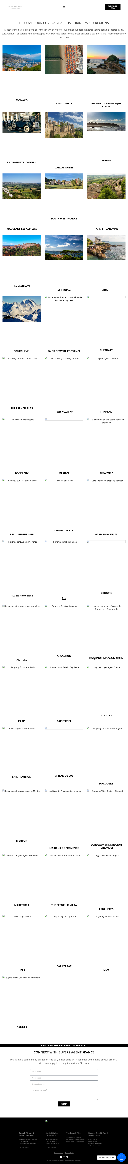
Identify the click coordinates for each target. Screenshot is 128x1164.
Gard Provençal (106, 534)
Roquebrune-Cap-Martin (106, 658)
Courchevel (22, 351)
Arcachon (64, 656)
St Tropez (64, 290)
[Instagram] (64, 1156)
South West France (64, 218)
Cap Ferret (64, 721)
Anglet (106, 160)
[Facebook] (60, 1156)
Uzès (22, 970)
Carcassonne (64, 167)
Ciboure (106, 593)
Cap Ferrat (64, 966)
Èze (64, 598)
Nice (106, 970)
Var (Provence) (64, 530)
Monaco (22, 100)
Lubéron (106, 412)
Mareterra (21, 905)
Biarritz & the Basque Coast (106, 105)
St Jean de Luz (64, 775)
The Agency (77, 1160)
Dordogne (106, 783)
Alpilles (106, 715)
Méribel (64, 473)
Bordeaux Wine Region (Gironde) (106, 846)
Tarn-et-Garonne (106, 228)
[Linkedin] (67, 1156)
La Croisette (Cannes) (21, 162)
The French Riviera (64, 905)
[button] (64, 7)
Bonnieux (21, 473)
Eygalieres (106, 909)
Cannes (22, 1027)
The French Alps (22, 408)
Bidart (106, 290)
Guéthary (106, 350)
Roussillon (22, 285)
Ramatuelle (64, 103)
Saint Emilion (21, 776)
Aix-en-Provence (22, 595)
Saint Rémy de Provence (64, 351)
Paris (21, 721)
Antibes (21, 660)
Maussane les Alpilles (22, 228)
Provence (106, 473)
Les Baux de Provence (64, 848)
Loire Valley (64, 412)
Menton (21, 840)
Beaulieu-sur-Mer (22, 534)
